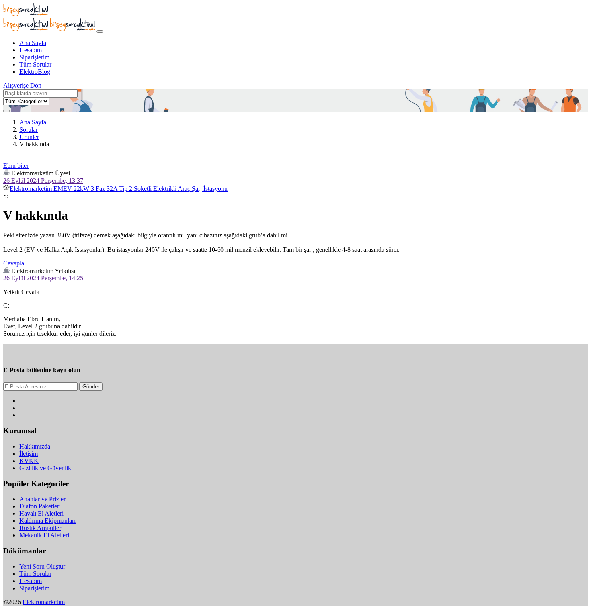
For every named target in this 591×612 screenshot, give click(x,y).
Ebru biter (16, 165)
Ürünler (29, 136)
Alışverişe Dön (22, 85)
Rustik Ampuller (40, 527)
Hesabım (30, 50)
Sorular (28, 129)
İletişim (28, 453)
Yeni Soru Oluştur (42, 566)
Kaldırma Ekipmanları (47, 520)
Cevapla (13, 263)
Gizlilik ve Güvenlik (45, 468)
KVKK (29, 460)
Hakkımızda (34, 446)
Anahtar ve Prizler (42, 499)
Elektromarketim (44, 601)
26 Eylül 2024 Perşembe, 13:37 (43, 180)
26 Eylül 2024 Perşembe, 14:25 (43, 278)
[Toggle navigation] (99, 31)
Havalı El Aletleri (41, 513)
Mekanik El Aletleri (44, 535)
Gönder (90, 387)
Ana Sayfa (32, 42)
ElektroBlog (34, 71)
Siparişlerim (34, 57)
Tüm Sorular (35, 64)
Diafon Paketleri (40, 506)
